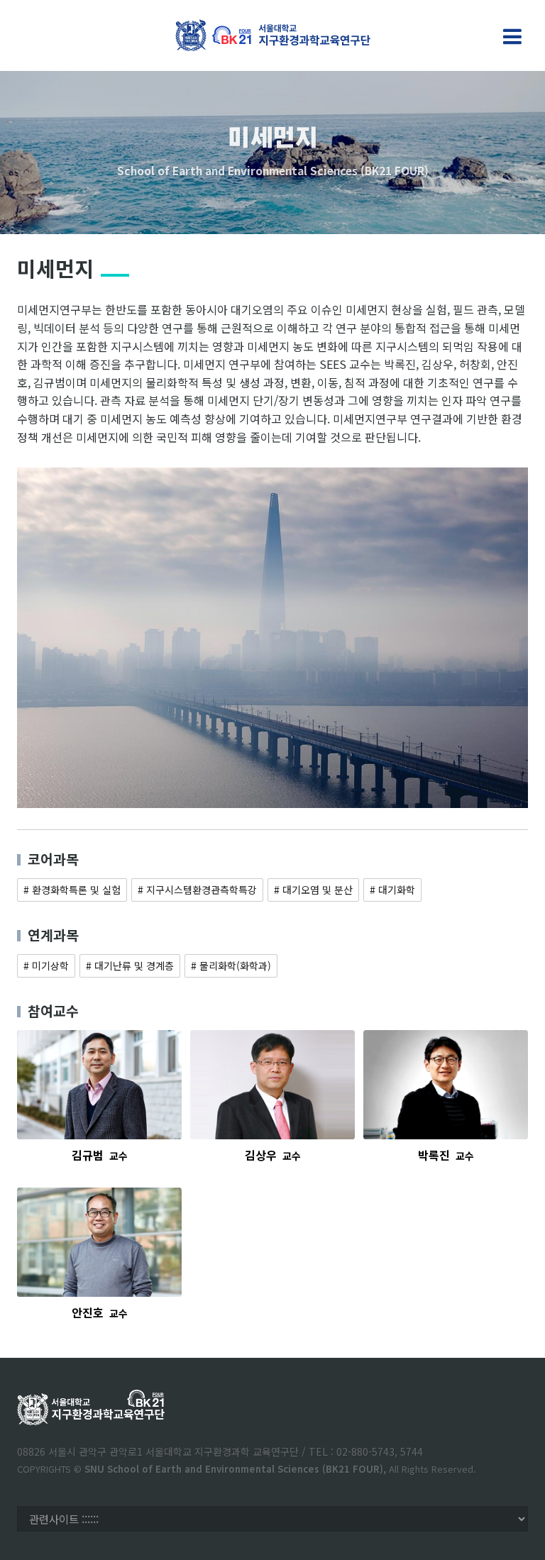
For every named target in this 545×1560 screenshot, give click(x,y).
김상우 (273, 1154)
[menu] (512, 37)
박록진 (446, 1154)
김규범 (100, 1154)
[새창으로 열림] (99, 1085)
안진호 (100, 1312)
